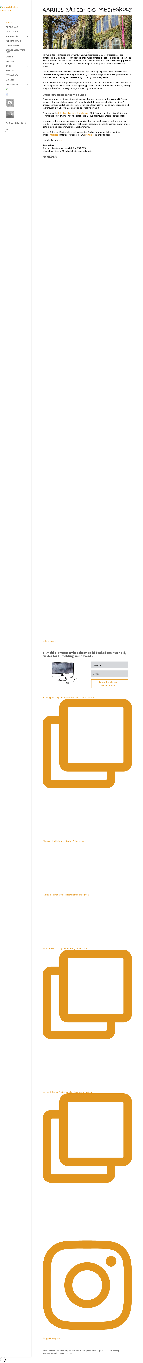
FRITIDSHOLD (12, 27)
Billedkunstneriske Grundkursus (73, 113)
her (60, 140)
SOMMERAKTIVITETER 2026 (15, 51)
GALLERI (9, 57)
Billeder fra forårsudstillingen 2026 (66, 540)
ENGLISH (10, 80)
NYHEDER (10, 61)
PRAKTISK (10, 71)
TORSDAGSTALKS (13, 41)
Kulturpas (90, 134)
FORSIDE (10, 23)
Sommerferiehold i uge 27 (61, 383)
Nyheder (61, 227)
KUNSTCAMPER (13, 46)
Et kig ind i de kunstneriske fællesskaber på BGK (74, 302)
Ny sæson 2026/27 (56, 223)
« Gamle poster (50, 641)
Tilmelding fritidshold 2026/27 (63, 462)
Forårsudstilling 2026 (16, 123)
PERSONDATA (12, 75)
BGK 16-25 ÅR (12, 36)
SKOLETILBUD (12, 32)
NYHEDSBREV (12, 84)
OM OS (8, 66)
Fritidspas (54, 134)
